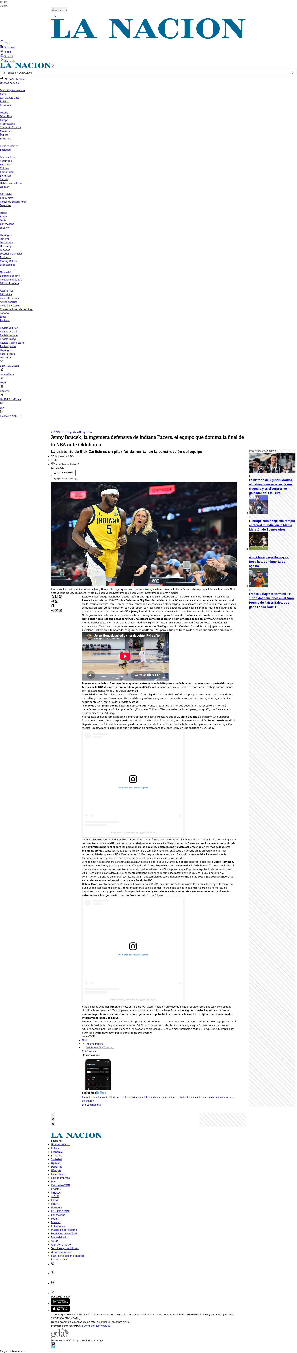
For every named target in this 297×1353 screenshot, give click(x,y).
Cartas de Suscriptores (13, 201)
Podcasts (5, 257)
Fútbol (3, 212)
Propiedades (7, 123)
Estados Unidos (9, 146)
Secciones (9, 47)
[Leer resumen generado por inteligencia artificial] (53, 597)
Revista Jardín (8, 346)
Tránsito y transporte (12, 90)
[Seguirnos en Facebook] (53, 1264)
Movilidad (5, 131)
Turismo (5, 238)
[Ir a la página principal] (148, 38)
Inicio (7, 42)
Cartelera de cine (10, 276)
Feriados (5, 250)
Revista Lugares (9, 335)
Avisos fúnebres (9, 298)
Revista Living (8, 339)
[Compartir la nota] (53, 601)
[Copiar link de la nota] (53, 606)
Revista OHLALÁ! (9, 328)
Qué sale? (5, 272)
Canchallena (7, 224)
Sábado (4, 313)
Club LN (8, 56)
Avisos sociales (8, 302)
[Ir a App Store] (60, 1310)
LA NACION (58, 432)
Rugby (3, 216)
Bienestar (5, 175)
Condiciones (91, 1325)
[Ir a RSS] (53, 1293)
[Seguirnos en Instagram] (53, 1283)
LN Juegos (6, 235)
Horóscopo (6, 246)
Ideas (3, 316)
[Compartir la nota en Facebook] (53, 611)
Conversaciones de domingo (16, 309)
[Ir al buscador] (54, 15)
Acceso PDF (6, 290)
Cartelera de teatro (11, 279)
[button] (148, 240)
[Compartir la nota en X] (56, 611)
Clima (3, 94)
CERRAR (4, 2)
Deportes (71, 432)
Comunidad (7, 172)
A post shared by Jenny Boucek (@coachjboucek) (133, 832)
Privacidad (104, 1325)
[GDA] (60, 1336)
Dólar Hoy (6, 116)
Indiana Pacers (94, 1043)
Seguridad (6, 161)
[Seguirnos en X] (53, 1273)
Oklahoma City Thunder (100, 1047)
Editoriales (6, 194)
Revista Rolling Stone (12, 342)
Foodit (7, 52)
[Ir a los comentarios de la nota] (60, 597)
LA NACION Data (9, 97)
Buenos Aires (7, 157)
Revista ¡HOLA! (8, 331)
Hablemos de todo (11, 183)
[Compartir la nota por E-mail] (60, 611)
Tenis (3, 220)
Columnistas (7, 198)
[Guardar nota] (56, 597)
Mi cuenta (9, 61)
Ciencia (4, 179)
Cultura (4, 168)
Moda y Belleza (8, 261)
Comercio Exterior (10, 127)
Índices (4, 135)
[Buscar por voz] (292, 73)
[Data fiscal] (53, 1347)
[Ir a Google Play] (60, 1303)
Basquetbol (85, 432)
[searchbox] (147, 73)
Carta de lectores (10, 305)
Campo (4, 120)
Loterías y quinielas (11, 253)
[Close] (53, 1115)
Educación (6, 164)
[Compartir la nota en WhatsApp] (56, 601)
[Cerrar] (52, 66)
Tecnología (6, 242)
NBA (84, 1040)
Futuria (4, 112)
